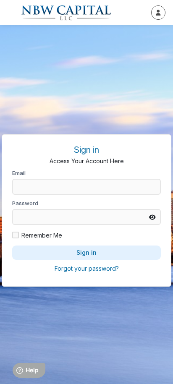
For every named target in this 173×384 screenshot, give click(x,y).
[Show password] (152, 217)
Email (19, 173)
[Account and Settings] (158, 12)
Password (25, 203)
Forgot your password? (87, 268)
